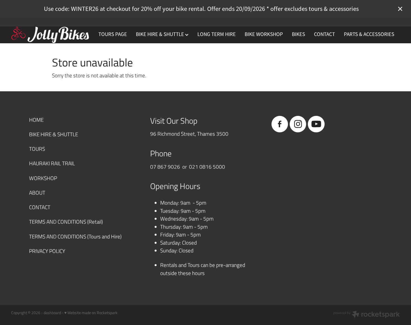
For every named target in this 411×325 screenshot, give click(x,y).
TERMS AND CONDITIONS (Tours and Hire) (75, 236)
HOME (36, 119)
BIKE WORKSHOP (264, 34)
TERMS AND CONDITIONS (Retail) (66, 221)
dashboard (52, 312)
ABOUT (37, 192)
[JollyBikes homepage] (50, 35)
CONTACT (324, 34)
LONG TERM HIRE (216, 34)
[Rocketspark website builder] (366, 314)
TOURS (37, 148)
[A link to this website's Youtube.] (316, 124)
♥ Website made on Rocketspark (90, 312)
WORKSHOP (43, 178)
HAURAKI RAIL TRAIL (52, 163)
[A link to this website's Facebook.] (279, 124)
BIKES (298, 34)
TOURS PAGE (112, 34)
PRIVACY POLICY (47, 250)
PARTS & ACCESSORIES (369, 34)
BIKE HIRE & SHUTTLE (160, 34)
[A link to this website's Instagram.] (298, 124)
